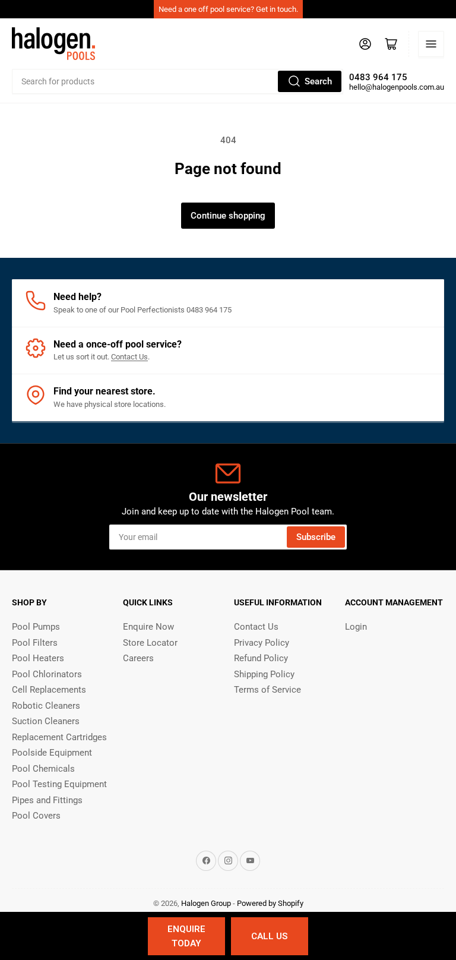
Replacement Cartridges (59, 737)
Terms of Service (267, 689)
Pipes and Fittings (47, 800)
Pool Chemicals (43, 768)
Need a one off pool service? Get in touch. (228, 9)
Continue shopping (228, 215)
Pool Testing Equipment (59, 784)
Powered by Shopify (270, 903)
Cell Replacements (49, 689)
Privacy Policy (261, 642)
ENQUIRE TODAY (186, 936)
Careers (138, 658)
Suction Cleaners (46, 721)
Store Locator (150, 642)
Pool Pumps (36, 626)
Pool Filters (35, 642)
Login (356, 626)
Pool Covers (36, 815)
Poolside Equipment (52, 752)
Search (318, 81)
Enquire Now (148, 626)
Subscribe (315, 537)
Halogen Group (206, 903)
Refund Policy (261, 658)
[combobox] (177, 81)
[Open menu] (431, 44)
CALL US (269, 936)
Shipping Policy (264, 674)
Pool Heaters (38, 658)
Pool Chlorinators (47, 674)
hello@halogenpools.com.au (396, 87)
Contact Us (129, 356)
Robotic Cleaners (46, 705)
